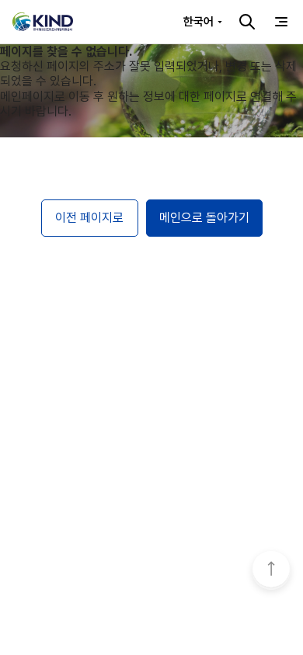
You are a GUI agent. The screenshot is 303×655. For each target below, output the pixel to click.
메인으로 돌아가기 (204, 217)
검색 (247, 21)
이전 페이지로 (89, 217)
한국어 (198, 22)
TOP (271, 570)
